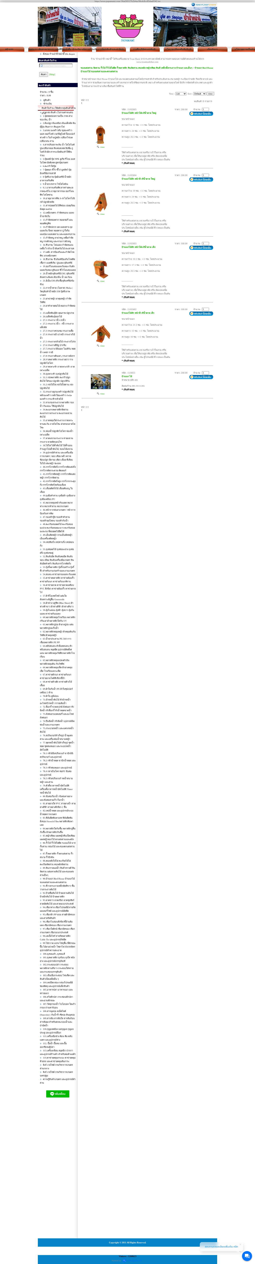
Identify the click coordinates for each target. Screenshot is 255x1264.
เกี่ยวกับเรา (212, 49)
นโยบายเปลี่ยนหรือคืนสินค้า (178, 49)
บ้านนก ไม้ (127, 376)
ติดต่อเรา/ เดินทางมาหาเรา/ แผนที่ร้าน (43, 49)
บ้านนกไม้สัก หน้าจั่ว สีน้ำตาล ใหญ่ (138, 179)
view (102, 147)
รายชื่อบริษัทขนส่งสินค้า (144, 49)
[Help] (52, 74)
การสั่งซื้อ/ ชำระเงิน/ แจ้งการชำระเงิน (77, 49)
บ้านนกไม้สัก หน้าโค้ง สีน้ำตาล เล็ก (139, 247)
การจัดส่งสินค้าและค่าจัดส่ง (111, 49)
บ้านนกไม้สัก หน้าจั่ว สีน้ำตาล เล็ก (138, 313)
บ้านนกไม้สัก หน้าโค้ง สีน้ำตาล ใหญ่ (139, 113)
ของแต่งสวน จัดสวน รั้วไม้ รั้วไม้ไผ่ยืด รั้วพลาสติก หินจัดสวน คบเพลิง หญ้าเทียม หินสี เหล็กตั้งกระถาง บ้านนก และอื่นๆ (136, 68)
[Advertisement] (58, 1172)
